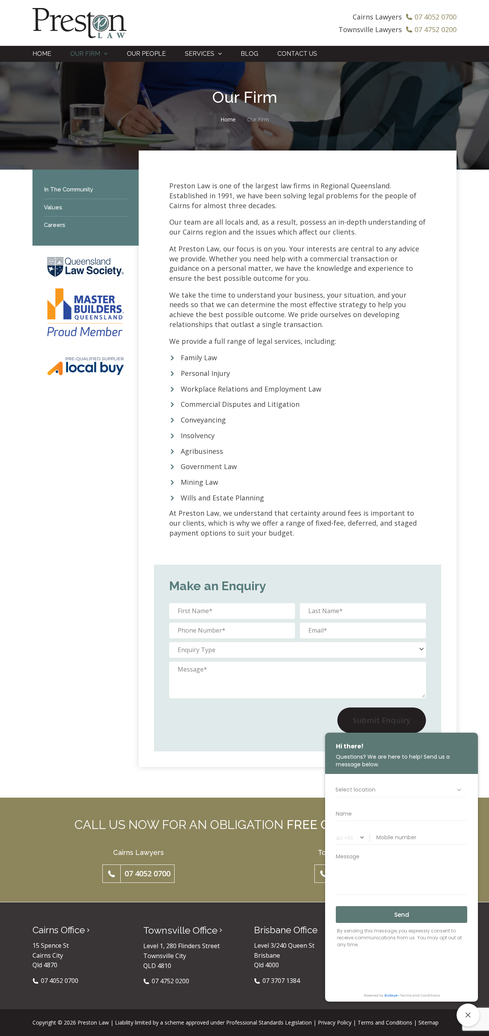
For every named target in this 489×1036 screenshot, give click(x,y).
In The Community (68, 189)
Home (228, 119)
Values (53, 207)
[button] (104, 54)
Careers (54, 225)
